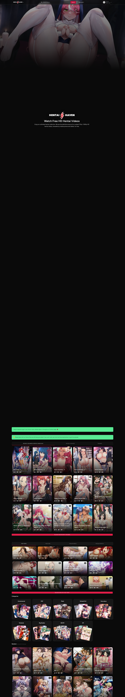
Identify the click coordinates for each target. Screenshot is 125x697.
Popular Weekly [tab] (73, 543)
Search (73, 2)
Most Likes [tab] (48, 543)
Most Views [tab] (23, 543)
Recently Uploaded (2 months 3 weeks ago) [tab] (33, 443)
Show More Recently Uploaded (62, 534)
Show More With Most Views (62, 592)
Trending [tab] (100, 443)
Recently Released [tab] (70, 443)
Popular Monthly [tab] (100, 543)
